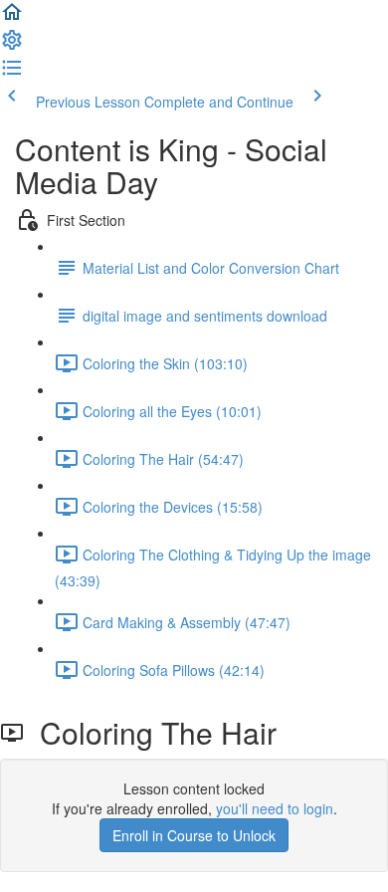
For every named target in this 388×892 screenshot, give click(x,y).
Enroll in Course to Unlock (194, 835)
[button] (12, 18)
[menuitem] (12, 46)
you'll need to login (274, 808)
